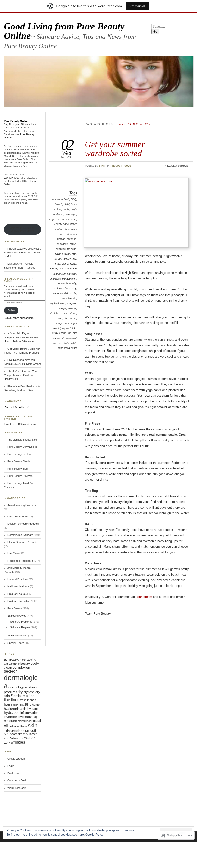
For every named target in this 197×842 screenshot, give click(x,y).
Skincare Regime (20, 627)
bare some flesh (60, 199)
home (36, 704)
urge (54, 343)
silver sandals (61, 293)
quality (72, 283)
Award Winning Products (21, 505)
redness (14, 726)
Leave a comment (178, 165)
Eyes (24, 696)
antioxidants (12, 663)
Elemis (26, 152)
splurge (72, 308)
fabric (73, 243)
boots (66, 209)
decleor (10, 671)
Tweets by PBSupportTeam (20, 424)
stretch (53, 313)
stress (21, 734)
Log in (10, 765)
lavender (10, 717)
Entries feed (14, 773)
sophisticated (57, 303)
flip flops (71, 248)
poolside (63, 283)
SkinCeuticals (26, 156)
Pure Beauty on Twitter (18, 417)
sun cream (144, 597)
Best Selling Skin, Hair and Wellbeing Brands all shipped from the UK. (20, 162)
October (71, 273)
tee (69, 333)
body (35, 663)
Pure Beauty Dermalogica (22, 446)
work (7, 742)
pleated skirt (69, 278)
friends (31, 700)
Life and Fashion (17, 579)
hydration (12, 712)
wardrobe (64, 343)
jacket (65, 263)
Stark (102, 165)
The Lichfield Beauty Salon (22, 439)
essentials (62, 243)
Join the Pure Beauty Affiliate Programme (22, 229)
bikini (66, 204)
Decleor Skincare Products (23, 523)
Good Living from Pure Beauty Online (64, 31)
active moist (19, 659)
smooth (31, 731)
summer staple (67, 313)
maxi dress (65, 268)
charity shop (61, 224)
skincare (10, 731)
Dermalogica (14, 152)
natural (36, 720)
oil (6, 726)
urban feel (70, 338)
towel (60, 338)
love (21, 717)
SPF (6, 734)
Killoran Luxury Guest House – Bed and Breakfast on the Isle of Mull (22, 252)
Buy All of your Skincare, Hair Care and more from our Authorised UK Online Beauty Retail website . (20, 131)
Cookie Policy (94, 834)
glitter (67, 253)
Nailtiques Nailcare (18, 586)
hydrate (32, 708)
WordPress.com (16, 787)
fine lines (11, 700)
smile (73, 293)
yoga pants (70, 347)
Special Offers (15, 643)
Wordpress (12, 178)
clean (8, 667)
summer (31, 734)
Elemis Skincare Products (22, 542)
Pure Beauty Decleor (19, 454)
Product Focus (120, 165)
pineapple (55, 278)
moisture (10, 720)
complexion (21, 667)
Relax (23, 726)
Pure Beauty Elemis (18, 461)
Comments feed (16, 780)
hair (7, 704)
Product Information (18, 601)
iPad (57, 263)
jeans (73, 263)
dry (20, 692)
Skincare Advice (16, 615)
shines (58, 288)
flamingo (61, 248)
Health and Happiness (20, 560)
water (30, 738)
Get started (137, 6)
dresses (71, 238)
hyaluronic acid (15, 708)
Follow (11, 310)
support (66, 328)
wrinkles (18, 742)
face (32, 696)
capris (53, 219)
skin (32, 725)
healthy (25, 704)
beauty (25, 663)
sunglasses (62, 323)
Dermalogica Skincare (20, 534)
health (14, 704)
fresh (23, 700)
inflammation (29, 713)
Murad (7, 156)
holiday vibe (69, 258)
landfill (53, 268)
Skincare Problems (21, 621)
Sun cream (70, 318)
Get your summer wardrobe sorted (115, 148)
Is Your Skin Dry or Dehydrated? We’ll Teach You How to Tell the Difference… (21, 337)
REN (14, 156)
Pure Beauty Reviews (20, 476)
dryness (29, 692)
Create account (16, 758)
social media (69, 298)
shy (74, 288)
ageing (31, 659)
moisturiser (24, 720)
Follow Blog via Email (19, 279)
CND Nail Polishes (18, 516)
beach (58, 204)
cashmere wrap (67, 219)
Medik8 (35, 152)
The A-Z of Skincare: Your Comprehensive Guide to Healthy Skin (20, 375)
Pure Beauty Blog (17, 468)
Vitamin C (17, 738)
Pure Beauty (14, 608)
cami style (70, 214)
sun (60, 318)
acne (8, 659)
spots (13, 734)
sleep (20, 731)
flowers (59, 253)
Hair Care (13, 553)
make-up (31, 717)
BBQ (73, 199)
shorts (67, 288)
